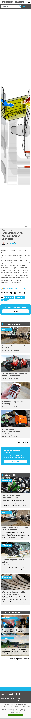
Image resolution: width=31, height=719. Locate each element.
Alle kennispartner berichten (19, 659)
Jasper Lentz (12, 243)
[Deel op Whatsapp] (11, 293)
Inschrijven (15, 461)
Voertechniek (9, 297)
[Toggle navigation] (29, 2)
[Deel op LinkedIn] (20, 293)
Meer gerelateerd (24, 442)
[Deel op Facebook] (15, 293)
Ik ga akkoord (15, 715)
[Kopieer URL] (25, 293)
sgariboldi (5, 300)
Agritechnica (19, 297)
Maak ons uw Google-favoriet (14, 288)
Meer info (18, 712)
